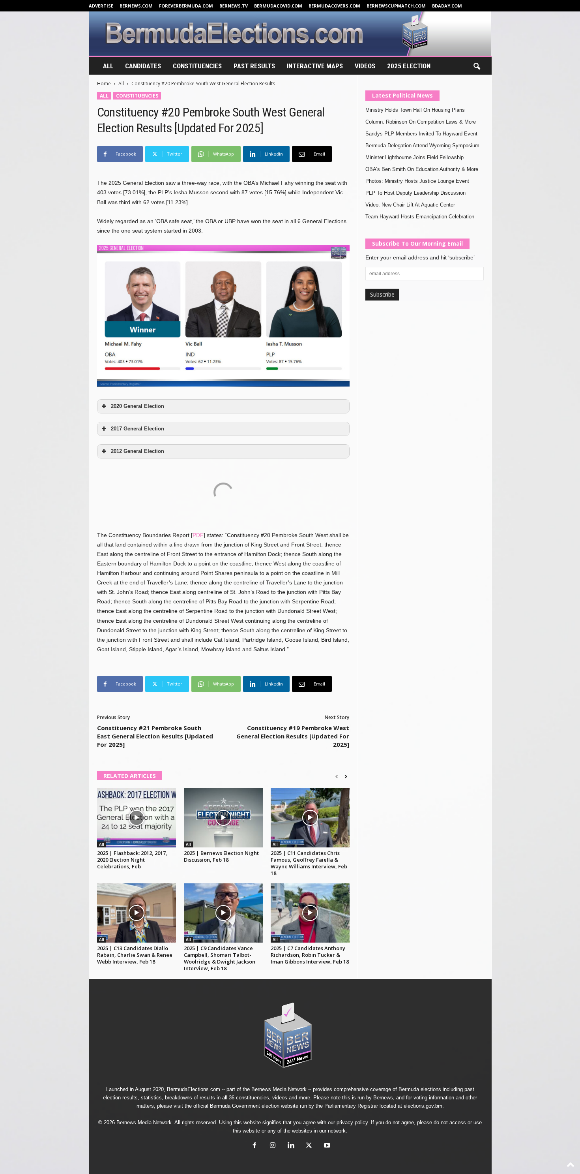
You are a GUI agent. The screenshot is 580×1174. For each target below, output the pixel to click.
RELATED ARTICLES (129, 776)
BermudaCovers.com (334, 6)
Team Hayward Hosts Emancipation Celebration (419, 217)
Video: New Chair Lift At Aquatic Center (410, 205)
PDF (198, 535)
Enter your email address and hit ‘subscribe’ (420, 257)
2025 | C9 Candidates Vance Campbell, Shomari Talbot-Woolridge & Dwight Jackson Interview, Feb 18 (219, 958)
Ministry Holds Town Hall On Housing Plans (415, 110)
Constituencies (197, 66)
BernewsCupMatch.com (396, 6)
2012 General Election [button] (137, 451)
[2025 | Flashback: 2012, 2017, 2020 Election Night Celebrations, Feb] (136, 817)
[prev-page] (337, 776)
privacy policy (352, 1122)
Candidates (143, 66)
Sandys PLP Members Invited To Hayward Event (421, 134)
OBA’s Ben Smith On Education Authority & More (421, 169)
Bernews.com (136, 6)
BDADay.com (447, 6)
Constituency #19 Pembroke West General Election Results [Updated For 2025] (292, 736)
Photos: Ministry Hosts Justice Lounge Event (417, 181)
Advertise (101, 6)
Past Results (254, 66)
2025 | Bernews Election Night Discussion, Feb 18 (221, 856)
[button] (476, 66)
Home (104, 83)
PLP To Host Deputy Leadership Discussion (415, 193)
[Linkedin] (291, 1146)
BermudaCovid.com (278, 6)
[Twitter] (309, 1146)
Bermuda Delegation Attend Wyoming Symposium (422, 145)
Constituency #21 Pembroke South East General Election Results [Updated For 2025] (155, 736)
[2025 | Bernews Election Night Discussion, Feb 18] (223, 817)
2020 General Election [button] (137, 406)
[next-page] (346, 776)
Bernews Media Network (279, 1089)
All (108, 66)
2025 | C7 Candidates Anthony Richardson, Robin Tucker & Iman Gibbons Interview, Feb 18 (310, 955)
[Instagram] (273, 1146)
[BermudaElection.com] (290, 33)
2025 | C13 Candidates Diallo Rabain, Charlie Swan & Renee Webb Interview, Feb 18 (134, 955)
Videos (365, 66)
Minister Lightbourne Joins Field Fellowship (414, 157)
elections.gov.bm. (424, 1106)
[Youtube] (326, 1146)
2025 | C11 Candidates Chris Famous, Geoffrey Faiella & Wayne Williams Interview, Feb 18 (309, 863)
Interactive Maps (315, 66)
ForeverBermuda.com (186, 6)
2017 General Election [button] (137, 429)
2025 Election (408, 66)
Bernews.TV (233, 6)
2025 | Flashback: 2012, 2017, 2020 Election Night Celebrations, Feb (132, 859)
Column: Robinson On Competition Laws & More (420, 122)
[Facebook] (254, 1146)
